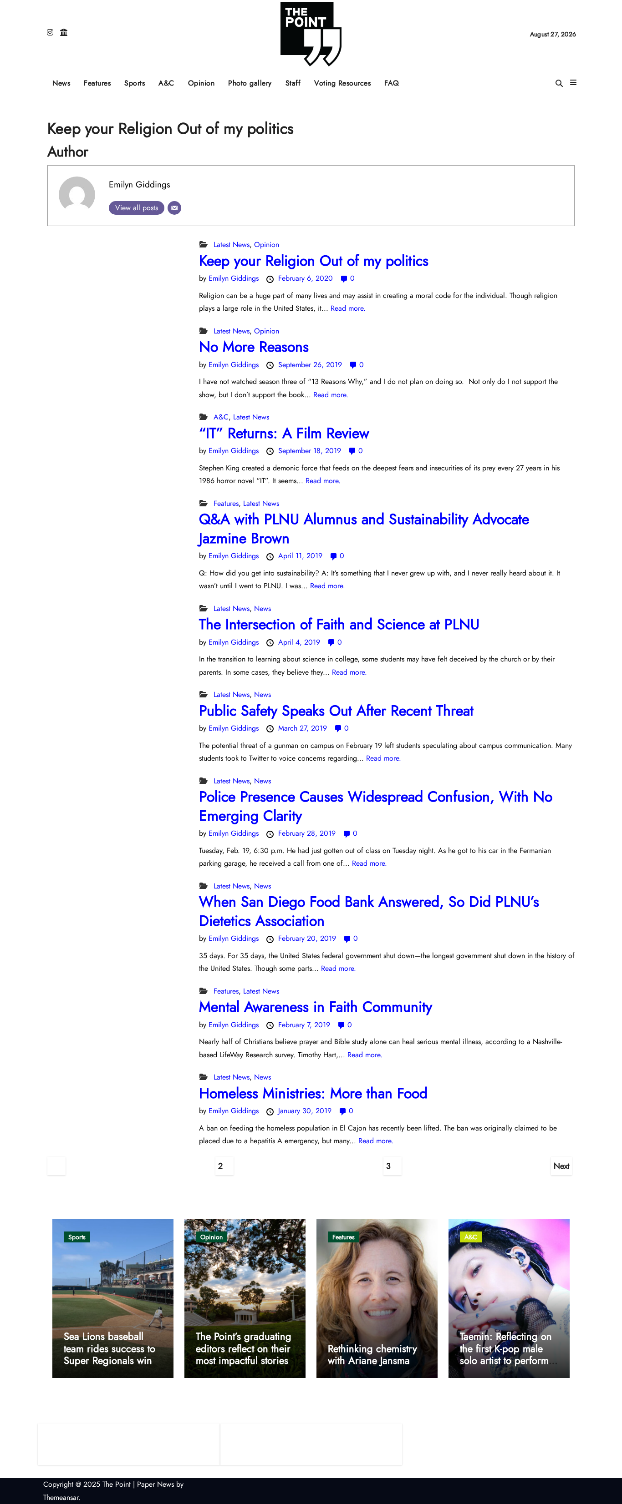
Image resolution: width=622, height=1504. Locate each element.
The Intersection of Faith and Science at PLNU (339, 624)
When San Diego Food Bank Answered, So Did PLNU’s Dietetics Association (369, 911)
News (61, 83)
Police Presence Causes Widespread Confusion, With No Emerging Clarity (375, 806)
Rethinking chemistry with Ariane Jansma (372, 1354)
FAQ (391, 83)
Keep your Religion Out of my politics (313, 260)
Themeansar (60, 1497)
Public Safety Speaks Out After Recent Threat (336, 710)
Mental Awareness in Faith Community (315, 1006)
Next (561, 1166)
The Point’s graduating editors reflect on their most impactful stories (243, 1348)
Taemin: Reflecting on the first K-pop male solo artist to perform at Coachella (506, 1354)
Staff (293, 83)
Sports (138, 79)
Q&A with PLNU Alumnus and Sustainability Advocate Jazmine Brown (364, 529)
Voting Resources (342, 83)
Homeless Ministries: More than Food (313, 1093)
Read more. (348, 308)
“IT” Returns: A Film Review (284, 433)
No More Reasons (254, 346)
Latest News (232, 244)
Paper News (155, 1484)
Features (100, 79)
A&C (169, 79)
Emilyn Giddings (139, 184)
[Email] (174, 208)
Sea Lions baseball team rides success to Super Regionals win (109, 1348)
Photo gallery (250, 83)
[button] (573, 82)
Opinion (205, 79)
